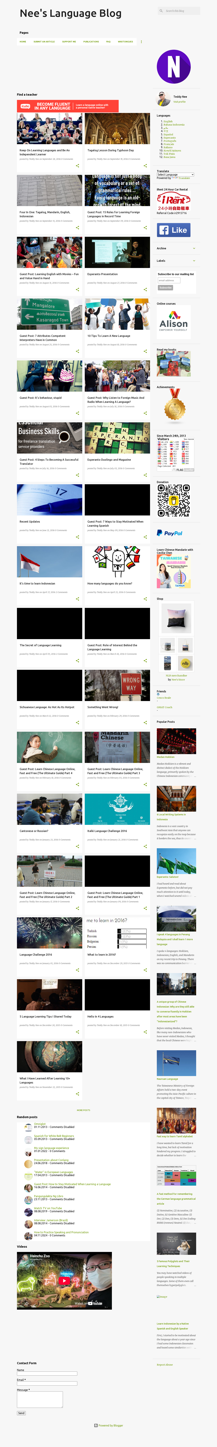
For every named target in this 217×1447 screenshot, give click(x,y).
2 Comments (61, 592)
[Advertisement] (83, 67)
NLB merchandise (176, 675)
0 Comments (67, 159)
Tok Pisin (169, 153)
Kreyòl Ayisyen (172, 150)
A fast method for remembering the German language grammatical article (176, 1199)
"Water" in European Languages (53, 1172)
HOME (23, 42)
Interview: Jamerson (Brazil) (51, 1220)
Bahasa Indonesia (174, 124)
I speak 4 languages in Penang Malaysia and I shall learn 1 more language (175, 939)
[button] (77, 166)
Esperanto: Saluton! (168, 877)
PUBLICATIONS (91, 42)
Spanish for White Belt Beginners (54, 1135)
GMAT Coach (164, 707)
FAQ (108, 42)
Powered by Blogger (110, 1425)
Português (170, 140)
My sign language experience (51, 1147)
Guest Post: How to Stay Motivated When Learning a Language (72, 1184)
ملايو (166, 127)
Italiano (168, 147)
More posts (83, 1110)
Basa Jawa (169, 157)
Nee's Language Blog (71, 13)
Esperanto (170, 137)
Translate (184, 178)
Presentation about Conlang (51, 1160)
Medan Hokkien (165, 757)
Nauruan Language (167, 1079)
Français (169, 144)
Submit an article (44, 42)
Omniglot (40, 1123)
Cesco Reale (164, 697)
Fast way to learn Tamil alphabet (175, 1136)
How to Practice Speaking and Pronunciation (61, 1232)
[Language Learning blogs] (175, 424)
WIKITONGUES (125, 42)
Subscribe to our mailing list (176, 274)
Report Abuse (165, 1364)
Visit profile (179, 101)
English (168, 121)
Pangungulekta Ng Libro (48, 1196)
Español (168, 134)
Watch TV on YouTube (48, 1208)
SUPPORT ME (69, 42)
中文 (166, 131)
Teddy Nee (180, 96)
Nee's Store (178, 679)
